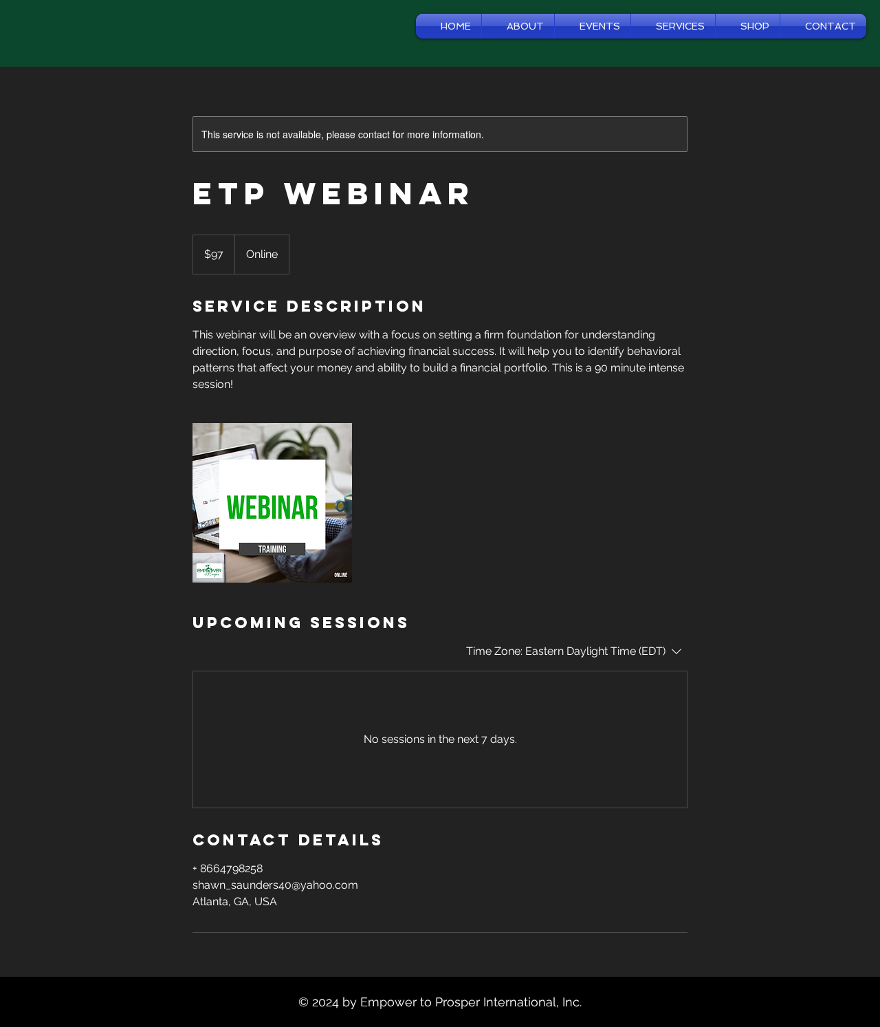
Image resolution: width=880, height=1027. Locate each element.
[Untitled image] (272, 503)
